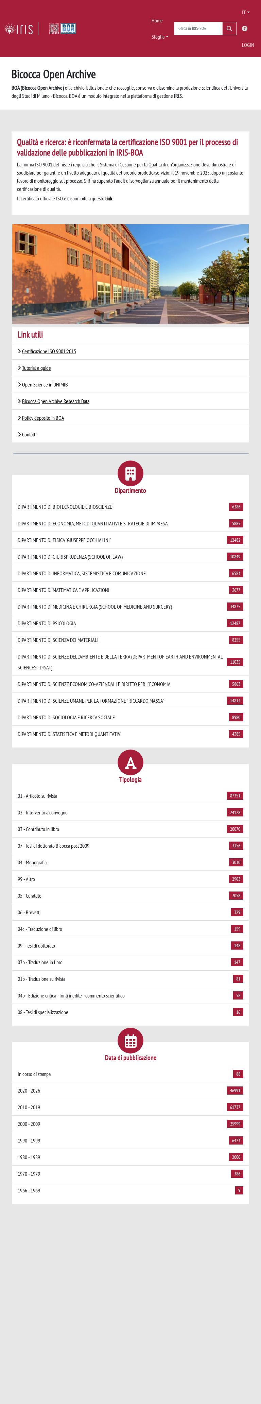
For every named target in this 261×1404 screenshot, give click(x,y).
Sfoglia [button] (158, 36)
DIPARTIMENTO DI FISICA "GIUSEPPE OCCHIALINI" (129, 540)
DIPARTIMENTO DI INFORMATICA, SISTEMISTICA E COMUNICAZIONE (129, 573)
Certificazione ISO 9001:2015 (49, 351)
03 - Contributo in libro (129, 829)
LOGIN (248, 44)
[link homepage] (21, 28)
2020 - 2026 (129, 1090)
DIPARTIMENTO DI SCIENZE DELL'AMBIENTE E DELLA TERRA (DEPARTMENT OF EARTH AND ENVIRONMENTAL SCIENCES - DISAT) (129, 662)
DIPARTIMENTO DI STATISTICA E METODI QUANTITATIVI (129, 734)
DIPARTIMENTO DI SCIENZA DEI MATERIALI (129, 639)
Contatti (29, 434)
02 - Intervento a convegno (129, 812)
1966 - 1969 (129, 1190)
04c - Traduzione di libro (129, 928)
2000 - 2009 (129, 1123)
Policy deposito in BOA (43, 417)
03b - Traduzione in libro (129, 962)
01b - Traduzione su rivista (129, 978)
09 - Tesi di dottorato (129, 945)
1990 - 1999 (129, 1140)
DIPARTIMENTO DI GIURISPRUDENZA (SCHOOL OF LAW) (129, 556)
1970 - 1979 (129, 1173)
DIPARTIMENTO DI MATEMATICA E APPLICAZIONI (129, 590)
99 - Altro (129, 879)
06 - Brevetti (129, 912)
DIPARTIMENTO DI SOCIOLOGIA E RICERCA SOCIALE (129, 717)
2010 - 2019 (129, 1107)
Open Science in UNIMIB (45, 384)
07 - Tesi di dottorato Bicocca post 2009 (129, 845)
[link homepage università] (63, 28)
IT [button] (244, 12)
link (108, 198)
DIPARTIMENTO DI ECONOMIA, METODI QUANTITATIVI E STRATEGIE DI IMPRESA (129, 523)
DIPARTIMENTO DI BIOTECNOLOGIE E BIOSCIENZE (129, 506)
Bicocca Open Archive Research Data (55, 401)
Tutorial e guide (36, 367)
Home (157, 20)
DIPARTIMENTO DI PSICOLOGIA (129, 623)
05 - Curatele (129, 895)
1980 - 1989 (129, 1157)
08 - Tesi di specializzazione (129, 1012)
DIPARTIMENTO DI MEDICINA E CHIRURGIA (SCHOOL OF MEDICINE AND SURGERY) (129, 606)
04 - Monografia (129, 862)
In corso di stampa (129, 1073)
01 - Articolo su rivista (129, 795)
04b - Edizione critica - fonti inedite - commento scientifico (129, 995)
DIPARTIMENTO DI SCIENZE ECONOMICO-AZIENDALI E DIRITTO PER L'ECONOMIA (129, 684)
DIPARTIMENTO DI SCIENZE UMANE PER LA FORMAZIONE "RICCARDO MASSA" (129, 700)
